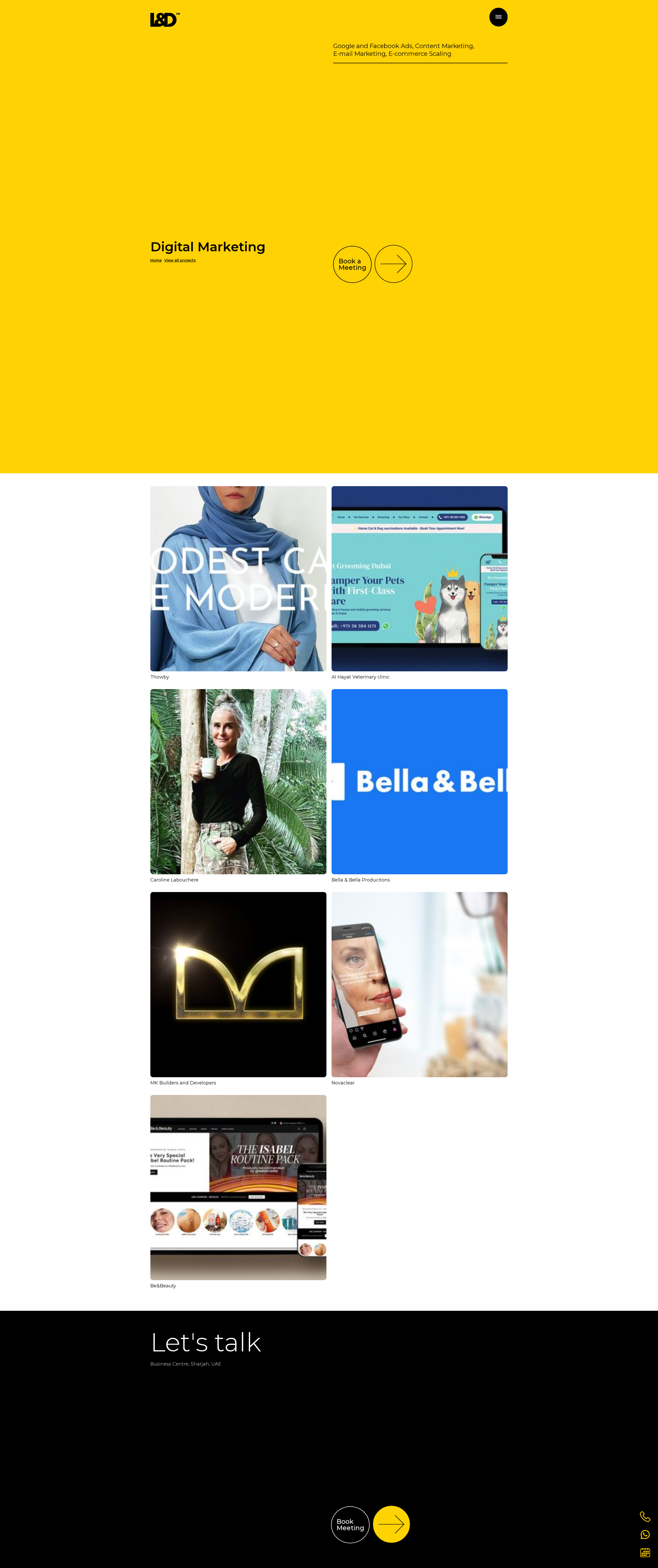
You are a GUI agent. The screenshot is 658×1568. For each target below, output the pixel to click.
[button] (498, 17)
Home (156, 260)
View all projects (180, 260)
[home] (165, 20)
